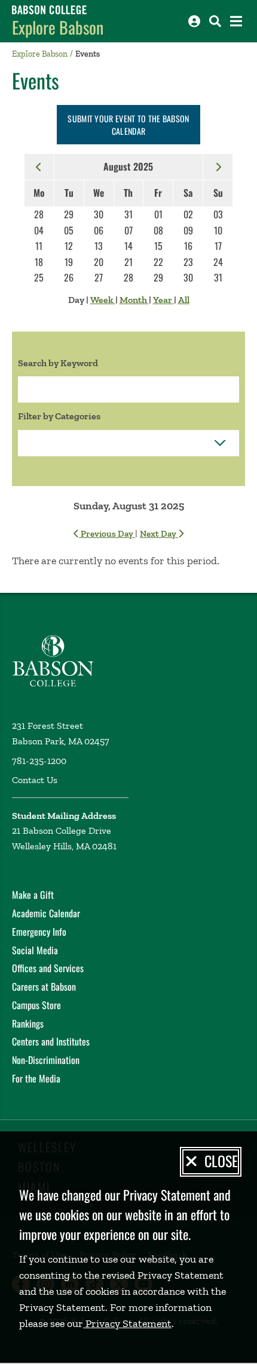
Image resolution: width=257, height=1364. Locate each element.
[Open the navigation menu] (236, 21)
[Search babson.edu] (215, 21)
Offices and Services (48, 968)
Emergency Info (39, 931)
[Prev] (39, 166)
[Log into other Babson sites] (194, 21)
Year (163, 299)
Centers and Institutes (51, 1041)
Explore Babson (57, 27)
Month (134, 299)
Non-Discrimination (45, 1060)
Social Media (35, 950)
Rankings (28, 1023)
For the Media (36, 1078)
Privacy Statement (127, 1323)
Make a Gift (33, 894)
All (183, 299)
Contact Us (34, 779)
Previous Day (107, 533)
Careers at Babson (44, 986)
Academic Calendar (46, 913)
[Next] (218, 166)
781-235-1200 (39, 760)
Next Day (159, 533)
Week (102, 299)
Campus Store (36, 1005)
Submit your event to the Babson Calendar (128, 124)
